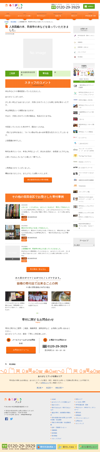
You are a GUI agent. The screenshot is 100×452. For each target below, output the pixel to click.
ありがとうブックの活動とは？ (61, 402)
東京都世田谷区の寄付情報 (37, 180)
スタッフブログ (82, 52)
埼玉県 (48, 387)
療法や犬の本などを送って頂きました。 (35, 228)
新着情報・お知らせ (83, 47)
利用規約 (78, 415)
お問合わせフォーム (21, 350)
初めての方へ (56, 405)
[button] (37, 313)
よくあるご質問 (80, 402)
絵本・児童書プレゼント (59, 427)
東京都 (39, 387)
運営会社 (78, 412)
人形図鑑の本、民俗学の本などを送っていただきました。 (41, 249)
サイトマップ (80, 423)
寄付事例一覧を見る (38, 269)
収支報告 (54, 433)
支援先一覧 (58, 16)
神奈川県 (58, 387)
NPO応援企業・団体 (90, 16)
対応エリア (74, 16)
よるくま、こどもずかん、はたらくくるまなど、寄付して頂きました (45, 207)
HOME (6, 22)
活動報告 (80, 42)
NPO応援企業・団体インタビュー (86, 36)
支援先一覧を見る (84, 79)
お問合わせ (79, 421)
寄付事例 (13, 22)
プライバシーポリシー (82, 418)
